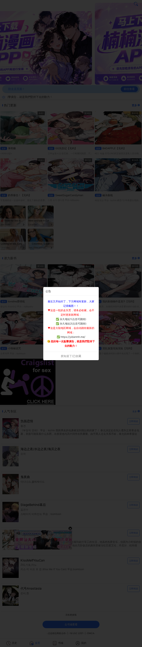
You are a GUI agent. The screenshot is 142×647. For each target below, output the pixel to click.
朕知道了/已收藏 (71, 356)
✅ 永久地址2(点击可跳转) (71, 323)
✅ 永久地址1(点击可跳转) (71, 319)
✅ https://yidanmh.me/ (71, 336)
